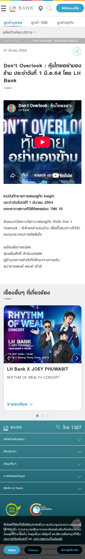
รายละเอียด (18, 404)
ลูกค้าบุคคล (13, 22)
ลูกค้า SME (39, 22)
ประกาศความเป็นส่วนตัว (47, 539)
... (22, 40)
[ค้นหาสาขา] (42, 8)
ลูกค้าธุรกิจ (65, 22)
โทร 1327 (72, 427)
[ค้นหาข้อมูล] (51, 8)
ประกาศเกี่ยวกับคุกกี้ (15, 539)
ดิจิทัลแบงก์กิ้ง (70, 8)
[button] (19, 32)
